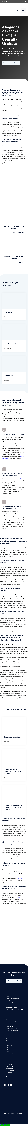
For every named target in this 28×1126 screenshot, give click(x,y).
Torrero (8, 1077)
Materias (8, 1020)
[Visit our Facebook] (4, 1085)
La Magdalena (10, 1053)
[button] (18, 10)
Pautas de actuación (11, 1022)
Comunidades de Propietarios (14, 1009)
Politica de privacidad (15, 1109)
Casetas (8, 1049)
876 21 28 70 (7, 1)
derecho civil (21, 878)
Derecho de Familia (11, 1001)
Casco (7, 1047)
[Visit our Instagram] (8, 1085)
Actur (7, 1039)
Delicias (17, 897)
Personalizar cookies (12, 1030)
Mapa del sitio (10, 1026)
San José (8, 1074)
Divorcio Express (11, 1005)
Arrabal (8, 1043)
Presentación (9, 1017)
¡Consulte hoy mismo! (14, 981)
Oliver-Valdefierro (11, 1070)
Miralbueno (9, 1066)
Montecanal (9, 1068)
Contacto (8, 1024)
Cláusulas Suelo (10, 1003)
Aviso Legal (5, 1109)
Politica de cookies (11, 1028)
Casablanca (9, 1045)
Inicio (7, 996)
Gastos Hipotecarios (11, 1007)
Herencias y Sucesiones (12, 998)
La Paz (8, 1062)
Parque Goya (9, 1072)
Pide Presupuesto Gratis (10, 63)
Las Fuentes (9, 1064)
